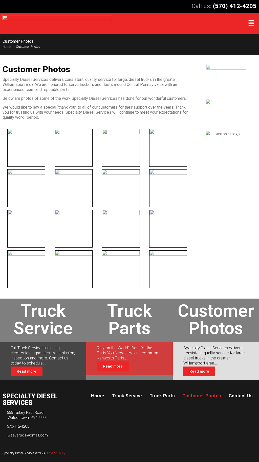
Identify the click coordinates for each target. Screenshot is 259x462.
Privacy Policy (56, 453)
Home (7, 46)
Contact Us (241, 396)
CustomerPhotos (216, 319)
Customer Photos (201, 396)
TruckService (43, 319)
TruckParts (129, 319)
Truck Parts (162, 396)
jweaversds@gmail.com (27, 435)
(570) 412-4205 (234, 6)
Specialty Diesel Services (18, 453)
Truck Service (127, 396)
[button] (251, 23)
